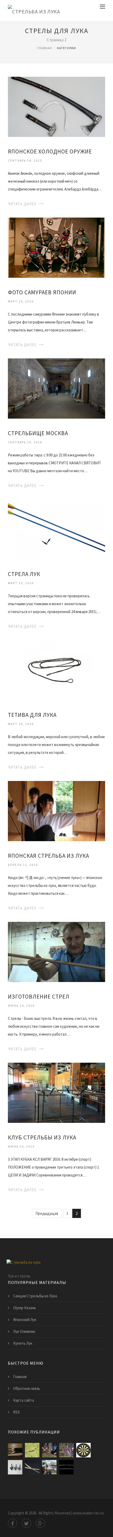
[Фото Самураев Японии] (56, 247)
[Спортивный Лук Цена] (32, 1450)
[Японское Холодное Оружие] (56, 106)
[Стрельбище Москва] (56, 387)
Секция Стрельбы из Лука (35, 1295)
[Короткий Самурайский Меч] (32, 1467)
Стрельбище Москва (38, 433)
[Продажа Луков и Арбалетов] (49, 1467)
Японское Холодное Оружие (50, 151)
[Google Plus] (40, 1523)
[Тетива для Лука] (56, 669)
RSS (16, 1412)
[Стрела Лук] (56, 528)
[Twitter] (26, 1523)
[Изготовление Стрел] (56, 951)
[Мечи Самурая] (66, 1467)
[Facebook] (12, 1523)
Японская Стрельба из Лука (48, 855)
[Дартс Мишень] (83, 1450)
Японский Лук (24, 1319)
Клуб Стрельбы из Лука (42, 1137)
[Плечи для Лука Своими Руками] (15, 1450)
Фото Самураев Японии (42, 292)
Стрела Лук (24, 574)
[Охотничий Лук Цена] (15, 1467)
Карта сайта (23, 1400)
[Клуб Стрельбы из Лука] (56, 1092)
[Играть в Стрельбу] (66, 1450)
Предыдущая (46, 1213)
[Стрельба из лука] (34, 10)
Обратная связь (26, 1388)
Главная (44, 48)
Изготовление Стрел (38, 996)
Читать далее (22, 203)
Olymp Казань (24, 1307)
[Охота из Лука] (49, 1450)
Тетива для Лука (32, 714)
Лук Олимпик (24, 1331)
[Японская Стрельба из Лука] (56, 810)
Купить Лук (22, 1343)
